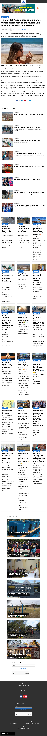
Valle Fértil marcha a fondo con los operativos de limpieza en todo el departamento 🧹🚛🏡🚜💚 (17, 635)
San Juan (5, 224)
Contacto (23, 683)
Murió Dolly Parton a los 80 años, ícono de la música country (7, 365)
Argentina (5, 17)
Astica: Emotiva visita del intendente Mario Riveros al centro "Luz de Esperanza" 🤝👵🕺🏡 (18, 554)
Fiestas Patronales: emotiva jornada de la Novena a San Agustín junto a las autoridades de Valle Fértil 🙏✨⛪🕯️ (18, 574)
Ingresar (24, 690)
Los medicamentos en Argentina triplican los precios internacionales (27, 141)
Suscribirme (23, 668)
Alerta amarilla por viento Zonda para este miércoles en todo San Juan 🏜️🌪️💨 (23, 319)
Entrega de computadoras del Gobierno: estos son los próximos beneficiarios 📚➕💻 (19, 534)
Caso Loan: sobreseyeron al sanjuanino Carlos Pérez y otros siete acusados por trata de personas (29, 154)
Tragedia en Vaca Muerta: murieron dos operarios (29, 114)
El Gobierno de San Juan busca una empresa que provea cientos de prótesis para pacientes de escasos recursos (7, 320)
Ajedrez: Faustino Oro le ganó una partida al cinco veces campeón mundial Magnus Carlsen (29, 167)
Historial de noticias (23, 685)
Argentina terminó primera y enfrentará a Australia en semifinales (27, 180)
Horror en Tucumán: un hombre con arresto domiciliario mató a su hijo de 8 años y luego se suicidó (28, 129)
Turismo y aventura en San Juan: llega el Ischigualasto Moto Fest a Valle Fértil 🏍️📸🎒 (38, 230)
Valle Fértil (37, 224)
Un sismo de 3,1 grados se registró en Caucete (8, 411)
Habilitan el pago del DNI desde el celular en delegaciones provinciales (7, 457)
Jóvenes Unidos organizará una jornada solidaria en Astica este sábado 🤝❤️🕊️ (23, 366)
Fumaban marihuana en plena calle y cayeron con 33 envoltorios (6, 230)
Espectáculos (6, 360)
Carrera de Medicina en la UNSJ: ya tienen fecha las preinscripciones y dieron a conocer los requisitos (17, 656)
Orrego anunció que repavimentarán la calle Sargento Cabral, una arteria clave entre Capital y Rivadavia (38, 415)
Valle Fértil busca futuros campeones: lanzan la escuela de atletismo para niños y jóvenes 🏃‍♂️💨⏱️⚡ (23, 458)
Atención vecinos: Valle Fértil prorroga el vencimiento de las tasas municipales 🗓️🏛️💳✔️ (38, 367)
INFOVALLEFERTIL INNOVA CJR (20, 29)
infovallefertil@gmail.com (23, 728)
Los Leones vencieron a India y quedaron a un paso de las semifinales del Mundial (29, 206)
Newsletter (16, 662)
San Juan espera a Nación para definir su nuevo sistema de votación (38, 277)
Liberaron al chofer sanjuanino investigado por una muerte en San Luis (23, 230)
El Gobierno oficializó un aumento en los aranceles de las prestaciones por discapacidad (29, 193)
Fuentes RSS (23, 688)
